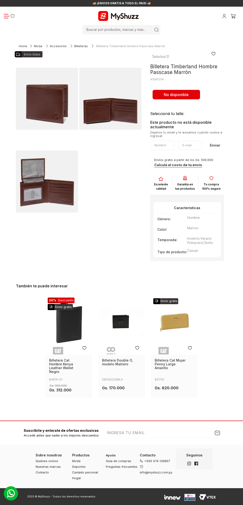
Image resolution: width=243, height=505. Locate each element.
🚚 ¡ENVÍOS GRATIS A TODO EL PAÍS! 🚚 (122, 3)
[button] (178, 165)
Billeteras (81, 46)
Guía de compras (118, 461)
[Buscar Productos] (156, 30)
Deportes (79, 466)
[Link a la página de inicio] (23, 46)
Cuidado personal (85, 472)
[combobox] (121, 29)
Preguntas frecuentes (121, 466)
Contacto (42, 472)
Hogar (76, 478)
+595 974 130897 (157, 461)
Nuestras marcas (48, 466)
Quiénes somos (47, 461)
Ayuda (111, 455)
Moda (38, 46)
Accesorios (58, 46)
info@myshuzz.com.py (156, 472)
